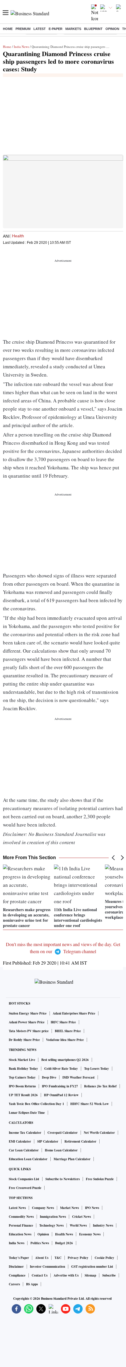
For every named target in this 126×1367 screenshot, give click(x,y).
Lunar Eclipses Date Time (27, 1113)
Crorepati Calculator (62, 1133)
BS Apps (32, 1284)
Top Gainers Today (22, 1077)
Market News (69, 1208)
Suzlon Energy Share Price (28, 1013)
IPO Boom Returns (22, 1086)
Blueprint (93, 29)
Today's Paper (19, 1258)
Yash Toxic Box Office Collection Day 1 (36, 1104)
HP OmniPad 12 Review (61, 1095)
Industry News (103, 1225)
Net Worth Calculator (99, 1133)
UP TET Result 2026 (23, 1095)
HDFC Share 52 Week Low (89, 1104)
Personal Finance (21, 1225)
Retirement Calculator (80, 1141)
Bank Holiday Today (23, 1069)
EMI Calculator (20, 1141)
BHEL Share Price (68, 1031)
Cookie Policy (104, 1258)
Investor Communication (47, 1266)
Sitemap (90, 1275)
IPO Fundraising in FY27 (60, 1086)
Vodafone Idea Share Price (65, 1040)
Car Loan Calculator (24, 1150)
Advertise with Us (66, 1275)
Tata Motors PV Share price (29, 1031)
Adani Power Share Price (27, 1022)
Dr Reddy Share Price (24, 1040)
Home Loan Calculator (61, 1150)
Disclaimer (16, 1266)
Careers (14, 1284)
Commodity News (21, 1217)
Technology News (51, 1225)
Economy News (90, 1234)
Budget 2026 (64, 1243)
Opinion (112, 29)
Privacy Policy (78, 1258)
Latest (39, 29)
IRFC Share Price (63, 1022)
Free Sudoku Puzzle (100, 1179)
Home (8, 29)
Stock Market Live (22, 1060)
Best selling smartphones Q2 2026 (65, 1060)
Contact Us (39, 1275)
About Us (41, 1258)
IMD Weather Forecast (78, 1077)
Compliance (17, 1275)
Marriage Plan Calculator (72, 1159)
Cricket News (81, 1217)
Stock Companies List (24, 1179)
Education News (20, 1234)
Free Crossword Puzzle (25, 1188)
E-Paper (55, 29)
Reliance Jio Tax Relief (100, 1086)
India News (21, 46)
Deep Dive (49, 1077)
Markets (73, 29)
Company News (43, 1208)
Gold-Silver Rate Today (61, 1069)
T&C (58, 1258)
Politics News (39, 1243)
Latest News (17, 1208)
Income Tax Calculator (25, 1133)
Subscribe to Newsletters (62, 1179)
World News (78, 1225)
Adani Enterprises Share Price (74, 1013)
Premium (23, 29)
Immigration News (53, 1217)
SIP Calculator (47, 1141)
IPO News (92, 1208)
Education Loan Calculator (28, 1159)
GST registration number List (92, 1266)
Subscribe (109, 1275)
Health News (64, 1234)
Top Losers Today (96, 1069)
